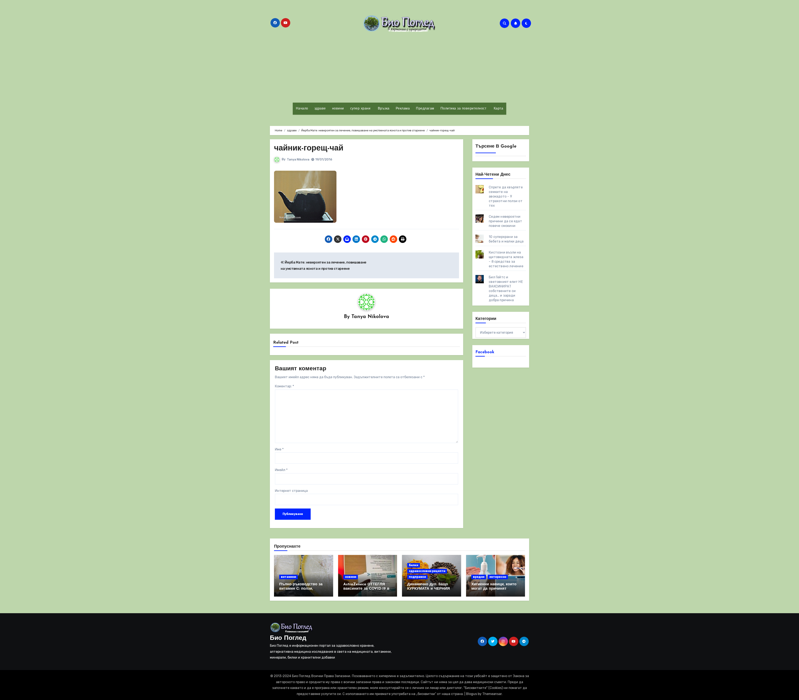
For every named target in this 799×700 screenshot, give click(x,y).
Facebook (484, 352)
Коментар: (284, 386)
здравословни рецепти (427, 571)
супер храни (360, 108)
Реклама (403, 108)
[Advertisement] (399, 67)
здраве (320, 108)
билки (413, 565)
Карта (498, 108)
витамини (288, 577)
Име (279, 449)
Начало (302, 108)
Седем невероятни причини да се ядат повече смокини (505, 221)
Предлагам (425, 108)
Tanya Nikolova (298, 159)
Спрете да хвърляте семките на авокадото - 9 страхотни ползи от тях (506, 196)
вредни (478, 577)
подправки (417, 577)
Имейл (281, 470)
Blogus (471, 694)
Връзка (383, 108)
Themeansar (492, 694)
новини (338, 108)
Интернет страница (291, 491)
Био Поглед (288, 638)
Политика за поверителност (463, 108)
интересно (497, 577)
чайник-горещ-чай (308, 148)
